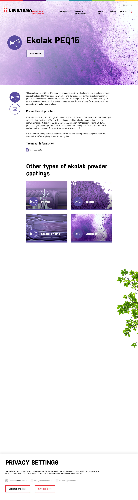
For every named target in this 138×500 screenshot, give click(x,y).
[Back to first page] (17, 9)
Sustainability (64, 11)
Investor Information (80, 12)
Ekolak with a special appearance (36, 226)
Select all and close (17, 489)
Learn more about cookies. (71, 474)
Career (113, 11)
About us (101, 12)
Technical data (35, 150)
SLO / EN (128, 5)
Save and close (45, 489)
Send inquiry (35, 53)
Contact (124, 11)
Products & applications (38, 12)
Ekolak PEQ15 (81, 226)
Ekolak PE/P (80, 194)
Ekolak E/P (35, 190)
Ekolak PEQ (80, 190)
